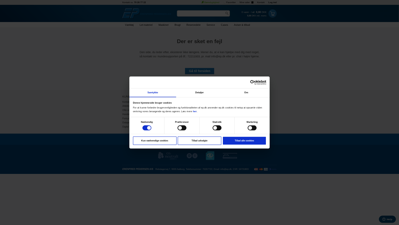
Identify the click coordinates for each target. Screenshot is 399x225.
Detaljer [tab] (199, 92)
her (195, 111)
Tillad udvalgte (199, 140)
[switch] (182, 127)
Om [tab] (246, 92)
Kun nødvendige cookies (154, 140)
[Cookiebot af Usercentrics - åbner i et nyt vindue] (252, 82)
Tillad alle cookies (244, 140)
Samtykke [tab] (152, 92)
